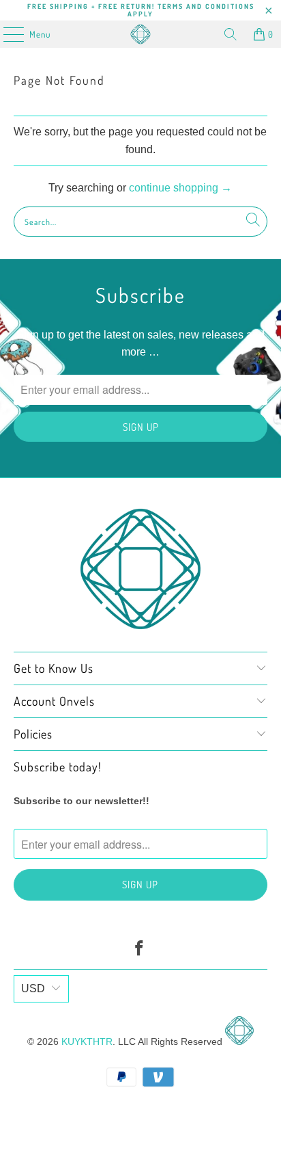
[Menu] (6, 34)
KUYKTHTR (87, 1041)
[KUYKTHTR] (140, 34)
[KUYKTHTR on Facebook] (140, 949)
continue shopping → (180, 188)
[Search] (230, 34)
